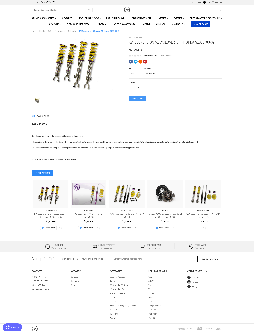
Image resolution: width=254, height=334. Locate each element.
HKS (150, 297)
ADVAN (151, 281)
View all (112, 318)
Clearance (67, 18)
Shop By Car (202, 24)
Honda (42, 31)
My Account (217, 2)
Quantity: (132, 82)
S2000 (50, 31)
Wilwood (152, 310)
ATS (150, 302)
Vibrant (151, 289)
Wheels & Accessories (125, 24)
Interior (162, 18)
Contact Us (178, 24)
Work (150, 277)
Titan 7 (151, 293)
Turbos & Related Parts (78, 24)
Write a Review (166, 55)
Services (160, 24)
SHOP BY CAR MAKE (118, 310)
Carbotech (152, 314)
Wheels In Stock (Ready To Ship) (205, 18)
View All (151, 318)
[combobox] (62, 10)
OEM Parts (54, 24)
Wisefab (147, 24)
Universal (102, 24)
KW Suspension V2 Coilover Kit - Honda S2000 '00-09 (99, 31)
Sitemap (74, 285)
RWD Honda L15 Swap (89, 18)
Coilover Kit (72, 31)
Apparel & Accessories (43, 18)
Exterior (178, 18)
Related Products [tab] (42, 173)
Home (34, 31)
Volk (150, 285)
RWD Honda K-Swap (115, 18)
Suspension (60, 31)
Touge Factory (154, 306)
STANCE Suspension (141, 18)
